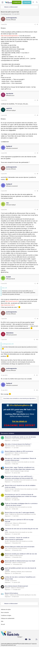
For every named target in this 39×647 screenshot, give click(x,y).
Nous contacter (5, 612)
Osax (6, 548)
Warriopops (8, 462)
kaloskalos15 (8, 438)
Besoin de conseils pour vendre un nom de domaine (20, 437)
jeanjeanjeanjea (9, 480)
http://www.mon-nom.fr (8, 305)
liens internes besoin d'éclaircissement (16, 586)
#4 (37, 153)
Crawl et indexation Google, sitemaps (19, 471)
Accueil (3, 624)
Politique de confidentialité (7, 618)
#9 (37, 318)
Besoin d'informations (11, 593)
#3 (37, 115)
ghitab (6, 507)
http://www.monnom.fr (12, 301)
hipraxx (6, 514)
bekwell (7, 555)
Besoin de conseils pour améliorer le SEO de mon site (21, 554)
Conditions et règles (6, 615)
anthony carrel (8, 523)
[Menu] (2, 2)
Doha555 (7, 471)
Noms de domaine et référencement (21, 438)
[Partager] (35, 24)
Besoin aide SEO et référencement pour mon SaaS (20, 561)
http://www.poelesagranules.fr (10, 35)
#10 (37, 339)
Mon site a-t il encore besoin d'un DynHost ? (18, 444)
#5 (37, 173)
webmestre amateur (10, 446)
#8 (37, 283)
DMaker (7, 595)
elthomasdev (8, 562)
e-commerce (15, 498)
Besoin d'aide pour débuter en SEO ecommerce (19, 451)
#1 (37, 24)
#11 (37, 375)
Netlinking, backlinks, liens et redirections (21, 571)
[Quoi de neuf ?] (33, 2)
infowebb (7, 580)
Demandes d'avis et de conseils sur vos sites (22, 462)
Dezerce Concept (9, 489)
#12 (37, 390)
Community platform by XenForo (16, 643)
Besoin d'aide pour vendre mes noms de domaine (19, 546)
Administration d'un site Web (23, 446)
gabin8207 (7, 571)
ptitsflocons (8, 498)
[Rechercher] (37, 2)
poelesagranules (6, 14)
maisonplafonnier (9, 453)
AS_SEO (7, 541)
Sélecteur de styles (6, 609)
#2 (37, 100)
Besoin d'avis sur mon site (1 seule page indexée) (19, 512)
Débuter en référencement (21, 453)
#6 (37, 191)
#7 (37, 209)
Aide (2, 621)
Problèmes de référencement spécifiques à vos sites (22, 514)
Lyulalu (6, 532)
